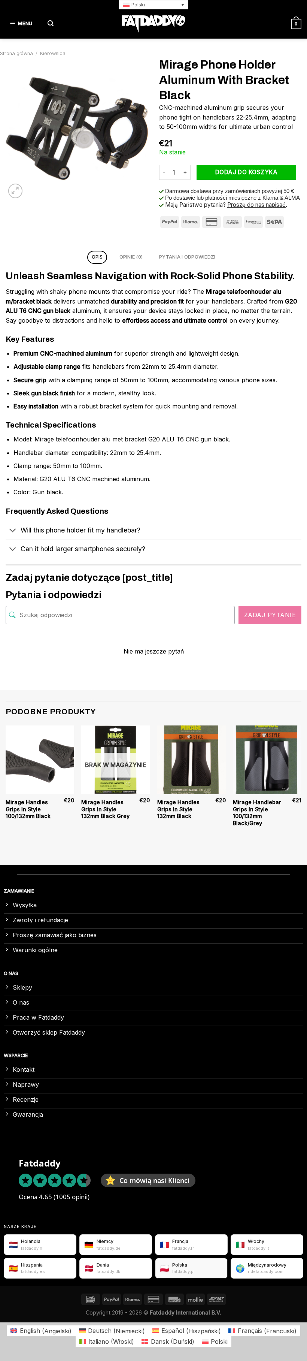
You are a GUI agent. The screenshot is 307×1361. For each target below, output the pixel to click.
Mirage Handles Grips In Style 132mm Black (178, 809)
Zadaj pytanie (270, 615)
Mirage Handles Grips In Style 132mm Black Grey (105, 809)
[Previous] (6, 783)
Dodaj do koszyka (246, 172)
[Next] (301, 783)
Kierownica (53, 53)
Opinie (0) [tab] (131, 257)
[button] (153, 4)
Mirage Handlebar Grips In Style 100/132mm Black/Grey (257, 812)
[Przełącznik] (13, 531)
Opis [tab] (97, 257)
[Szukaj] (51, 24)
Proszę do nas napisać (256, 204)
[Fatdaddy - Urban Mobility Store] (153, 24)
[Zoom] (15, 191)
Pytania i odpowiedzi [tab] (187, 257)
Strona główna (16, 53)
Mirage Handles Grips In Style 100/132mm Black (28, 809)
